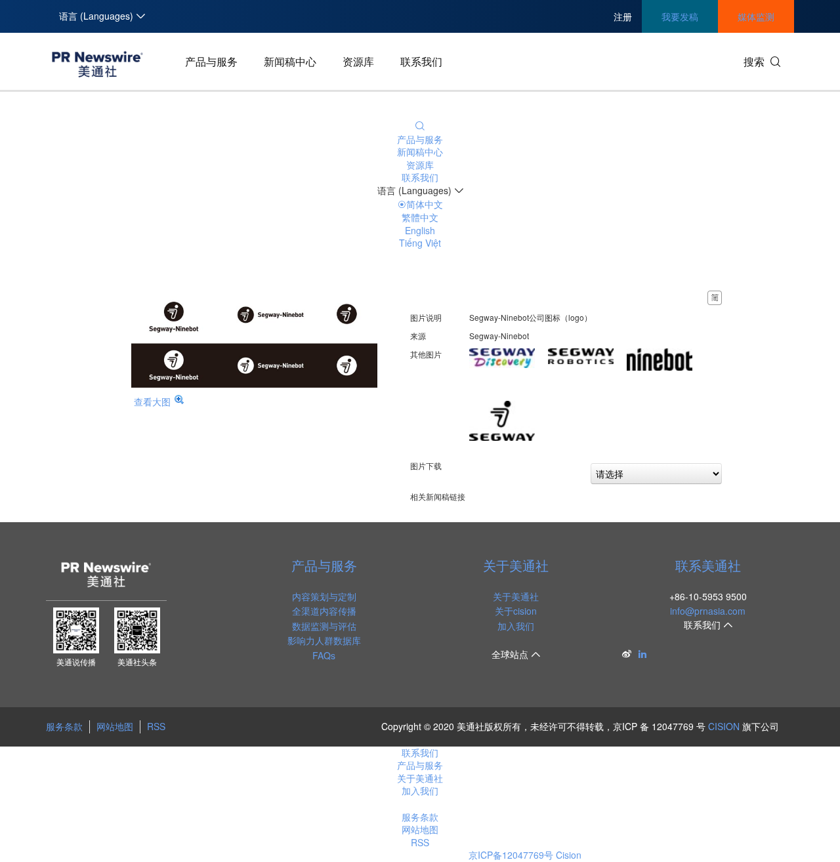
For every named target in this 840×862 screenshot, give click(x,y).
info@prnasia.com (708, 610)
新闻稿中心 (290, 61)
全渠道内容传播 (324, 610)
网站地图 (114, 726)
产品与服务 (211, 61)
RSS (156, 726)
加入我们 (515, 625)
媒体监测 (756, 16)
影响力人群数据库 (324, 640)
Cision (568, 854)
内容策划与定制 (324, 596)
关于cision (516, 610)
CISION (724, 726)
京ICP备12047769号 (511, 854)
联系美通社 (708, 565)
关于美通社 (516, 565)
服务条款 (64, 726)
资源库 (358, 61)
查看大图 (152, 401)
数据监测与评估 (324, 625)
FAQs (323, 655)
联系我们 (421, 61)
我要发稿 (680, 16)
